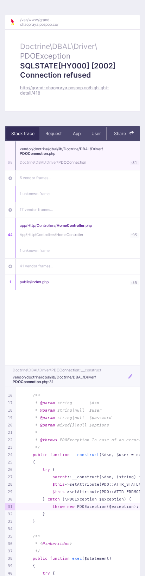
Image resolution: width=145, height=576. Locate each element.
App (77, 133)
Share (120, 133)
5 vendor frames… (35, 178)
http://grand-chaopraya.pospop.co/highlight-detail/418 (64, 90)
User (96, 133)
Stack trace (22, 133)
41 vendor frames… (36, 266)
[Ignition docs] (15, 22)
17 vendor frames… (36, 209)
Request (53, 133)
